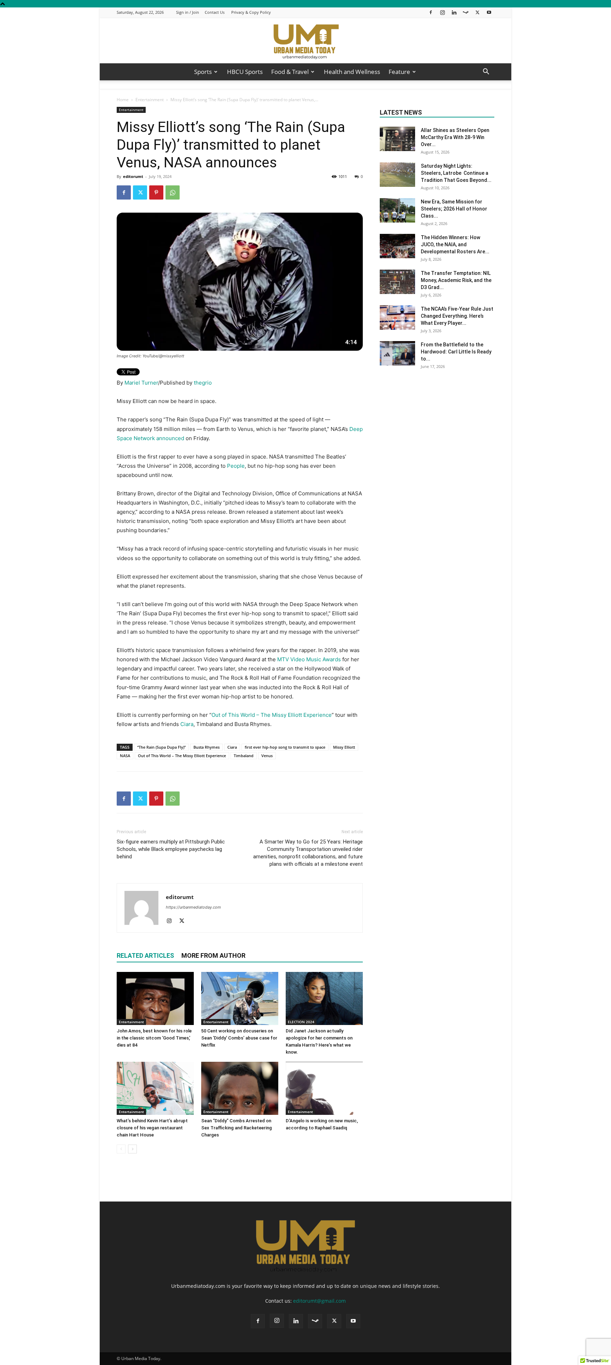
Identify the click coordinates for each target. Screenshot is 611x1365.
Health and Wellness (352, 72)
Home (123, 100)
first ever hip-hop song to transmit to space (285, 747)
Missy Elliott (344, 747)
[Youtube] (489, 12)
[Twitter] (477, 12)
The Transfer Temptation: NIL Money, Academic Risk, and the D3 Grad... (456, 280)
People (236, 465)
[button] (485, 72)
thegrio (203, 382)
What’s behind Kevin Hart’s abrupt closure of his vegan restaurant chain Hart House (152, 1128)
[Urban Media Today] (305, 41)
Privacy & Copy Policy (251, 12)
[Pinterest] (156, 192)
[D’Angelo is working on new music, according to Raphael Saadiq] (324, 1088)
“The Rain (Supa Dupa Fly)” (161, 747)
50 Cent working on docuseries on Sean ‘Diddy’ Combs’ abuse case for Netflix (239, 1038)
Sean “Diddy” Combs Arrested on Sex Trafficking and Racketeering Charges (236, 1128)
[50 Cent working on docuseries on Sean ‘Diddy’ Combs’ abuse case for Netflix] (239, 998)
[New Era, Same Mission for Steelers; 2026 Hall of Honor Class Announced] (397, 210)
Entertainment (149, 100)
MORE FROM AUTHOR (213, 955)
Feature (399, 72)
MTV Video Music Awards (309, 659)
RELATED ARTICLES (145, 955)
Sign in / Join (187, 12)
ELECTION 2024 (301, 1021)
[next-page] (132, 1149)
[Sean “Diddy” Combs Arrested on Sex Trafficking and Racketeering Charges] (239, 1088)
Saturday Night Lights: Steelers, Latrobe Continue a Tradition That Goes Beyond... (456, 173)
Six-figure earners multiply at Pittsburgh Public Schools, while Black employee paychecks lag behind (171, 849)
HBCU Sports (245, 72)
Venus (267, 755)
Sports (203, 72)
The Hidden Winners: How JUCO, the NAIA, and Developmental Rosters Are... (455, 244)
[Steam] (465, 12)
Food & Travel (290, 72)
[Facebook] (430, 12)
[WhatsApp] (172, 192)
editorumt (133, 176)
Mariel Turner (141, 382)
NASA (125, 755)
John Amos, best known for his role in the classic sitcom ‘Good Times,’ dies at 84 (154, 1038)
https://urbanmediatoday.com (193, 907)
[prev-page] (121, 1149)
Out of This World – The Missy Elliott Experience (271, 715)
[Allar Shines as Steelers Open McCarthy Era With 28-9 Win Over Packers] (397, 139)
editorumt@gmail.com (319, 1300)
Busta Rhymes (206, 747)
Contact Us (215, 12)
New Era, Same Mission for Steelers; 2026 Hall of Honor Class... (454, 209)
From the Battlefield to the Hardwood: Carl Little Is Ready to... (456, 352)
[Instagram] (442, 12)
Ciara (186, 724)
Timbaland (244, 755)
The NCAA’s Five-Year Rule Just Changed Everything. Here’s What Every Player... (457, 316)
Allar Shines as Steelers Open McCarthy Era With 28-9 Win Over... (455, 137)
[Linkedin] (454, 12)
